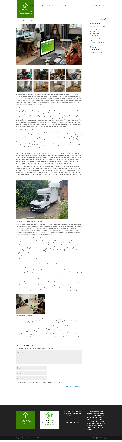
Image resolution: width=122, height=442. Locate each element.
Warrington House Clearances (71, 422)
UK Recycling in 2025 (95, 29)
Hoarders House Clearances (80, 6)
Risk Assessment (68, 415)
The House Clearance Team (38, 6)
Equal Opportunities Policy (75, 413)
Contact (101, 6)
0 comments (48, 21)
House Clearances (39, 21)
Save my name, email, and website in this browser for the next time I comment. (39, 382)
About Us (52, 6)
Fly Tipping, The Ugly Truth (97, 42)
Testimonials (93, 6)
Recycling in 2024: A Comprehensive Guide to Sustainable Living (96, 33)
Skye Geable (21, 21)
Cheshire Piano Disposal (63, 6)
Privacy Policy (67, 411)
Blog (31, 12)
